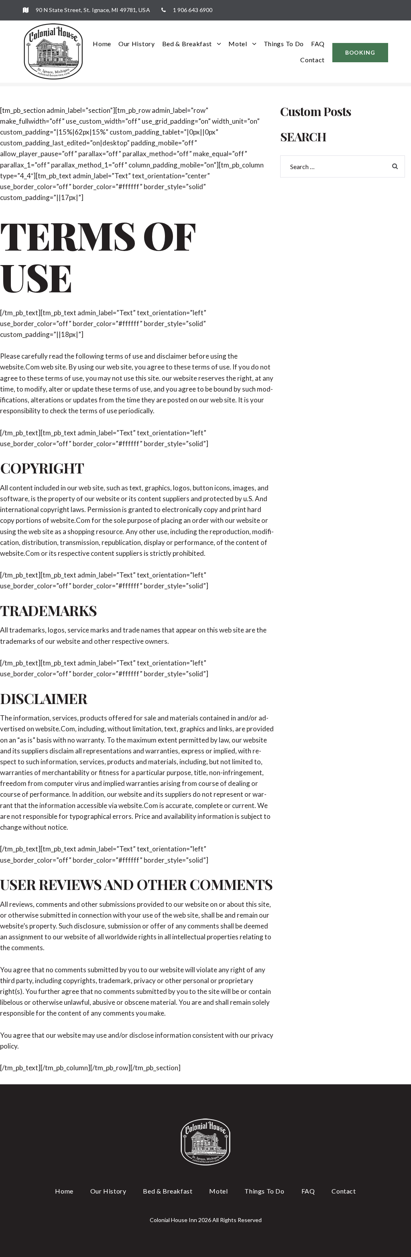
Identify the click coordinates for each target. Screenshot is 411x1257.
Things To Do (284, 43)
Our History (136, 43)
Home (102, 43)
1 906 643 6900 (192, 9)
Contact (312, 59)
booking (360, 52)
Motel (237, 43)
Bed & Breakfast (187, 43)
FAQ (318, 43)
